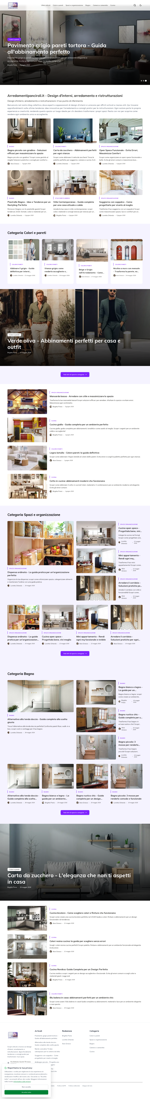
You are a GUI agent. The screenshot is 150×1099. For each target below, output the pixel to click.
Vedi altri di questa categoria (73, 375)
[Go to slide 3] (146, 81)
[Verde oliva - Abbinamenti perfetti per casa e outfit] (75, 327)
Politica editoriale (74, 1086)
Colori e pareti (58, 5)
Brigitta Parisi (12, 65)
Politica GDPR (61, 1086)
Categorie (94, 1031)
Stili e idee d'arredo (62, 198)
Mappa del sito (87, 1086)
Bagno (88, 5)
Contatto (51, 1086)
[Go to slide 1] (141, 80)
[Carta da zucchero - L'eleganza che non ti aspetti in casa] (75, 862)
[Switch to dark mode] (141, 5)
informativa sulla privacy (22, 1082)
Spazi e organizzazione (74, 5)
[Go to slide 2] (143, 80)
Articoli (38, 1031)
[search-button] (135, 5)
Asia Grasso (66, 1044)
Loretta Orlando (68, 1040)
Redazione (67, 1031)
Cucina (112, 5)
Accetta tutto (26, 1092)
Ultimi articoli (45, 5)
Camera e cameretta (100, 5)
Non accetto (26, 1087)
